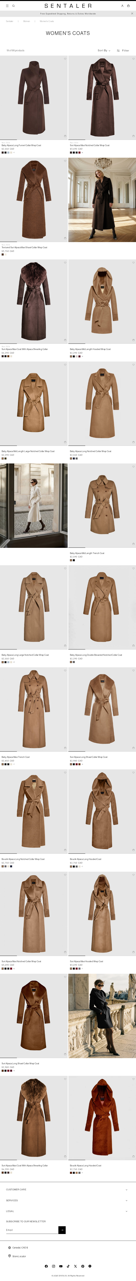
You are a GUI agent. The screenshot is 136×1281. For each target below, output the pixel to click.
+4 (82, 356)
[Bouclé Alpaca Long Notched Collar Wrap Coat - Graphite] (5, 866)
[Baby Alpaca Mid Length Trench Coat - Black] (74, 560)
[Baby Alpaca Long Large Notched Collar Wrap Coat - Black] (5, 662)
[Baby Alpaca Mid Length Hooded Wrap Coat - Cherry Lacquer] (79, 356)
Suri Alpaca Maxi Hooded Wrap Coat (86, 961)
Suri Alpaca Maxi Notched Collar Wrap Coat (89, 145)
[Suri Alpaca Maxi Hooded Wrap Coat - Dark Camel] (71, 969)
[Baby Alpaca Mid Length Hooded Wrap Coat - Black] (74, 356)
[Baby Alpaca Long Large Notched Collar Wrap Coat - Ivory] (11, 662)
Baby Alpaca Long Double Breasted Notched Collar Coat (96, 655)
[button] (7, 5)
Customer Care (16, 1189)
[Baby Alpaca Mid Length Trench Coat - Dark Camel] (71, 560)
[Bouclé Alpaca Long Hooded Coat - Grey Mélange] (77, 867)
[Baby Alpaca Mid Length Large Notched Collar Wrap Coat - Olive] (5, 458)
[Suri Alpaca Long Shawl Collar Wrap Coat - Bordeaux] (77, 764)
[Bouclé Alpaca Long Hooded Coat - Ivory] (79, 867)
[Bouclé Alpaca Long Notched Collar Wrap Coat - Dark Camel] (3, 866)
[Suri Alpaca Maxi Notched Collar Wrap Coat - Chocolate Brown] (71, 153)
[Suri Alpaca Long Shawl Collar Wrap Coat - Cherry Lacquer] (11, 1071)
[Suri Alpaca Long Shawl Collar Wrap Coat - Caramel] (79, 764)
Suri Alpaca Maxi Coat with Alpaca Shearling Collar (25, 349)
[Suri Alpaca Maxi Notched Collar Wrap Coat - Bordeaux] (79, 153)
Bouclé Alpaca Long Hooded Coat (85, 859)
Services (12, 1200)
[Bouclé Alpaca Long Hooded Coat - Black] (74, 867)
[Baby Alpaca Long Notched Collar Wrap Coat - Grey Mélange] (77, 458)
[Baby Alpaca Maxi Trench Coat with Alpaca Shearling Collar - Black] (8, 764)
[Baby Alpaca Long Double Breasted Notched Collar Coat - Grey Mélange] (74, 662)
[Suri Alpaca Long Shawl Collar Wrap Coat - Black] (74, 764)
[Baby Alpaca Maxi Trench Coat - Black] (5, 764)
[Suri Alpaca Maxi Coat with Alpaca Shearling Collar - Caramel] (8, 356)
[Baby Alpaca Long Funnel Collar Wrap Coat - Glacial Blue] (8, 153)
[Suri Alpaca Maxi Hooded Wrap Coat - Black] (74, 969)
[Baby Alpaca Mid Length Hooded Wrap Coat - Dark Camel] (71, 356)
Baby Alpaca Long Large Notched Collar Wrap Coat (25, 655)
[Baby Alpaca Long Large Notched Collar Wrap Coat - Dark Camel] (3, 662)
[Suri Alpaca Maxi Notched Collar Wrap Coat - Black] (74, 153)
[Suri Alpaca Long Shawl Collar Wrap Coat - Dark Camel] (71, 764)
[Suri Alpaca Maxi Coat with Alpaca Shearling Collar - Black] (5, 356)
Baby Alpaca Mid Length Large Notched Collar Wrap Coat (28, 451)
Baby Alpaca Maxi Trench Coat (16, 757)
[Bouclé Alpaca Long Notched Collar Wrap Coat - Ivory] (8, 866)
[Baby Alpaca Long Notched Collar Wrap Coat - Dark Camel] (71, 458)
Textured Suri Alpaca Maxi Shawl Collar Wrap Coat (24, 247)
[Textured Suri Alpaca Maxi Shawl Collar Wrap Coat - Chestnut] (3, 254)
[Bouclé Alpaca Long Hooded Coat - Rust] (71, 1173)
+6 (82, 153)
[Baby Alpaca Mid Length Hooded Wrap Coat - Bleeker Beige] (77, 356)
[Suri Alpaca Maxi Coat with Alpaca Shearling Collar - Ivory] (11, 356)
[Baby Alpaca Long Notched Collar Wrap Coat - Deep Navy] (74, 458)
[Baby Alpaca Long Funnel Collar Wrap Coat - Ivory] (11, 153)
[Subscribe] (62, 1230)
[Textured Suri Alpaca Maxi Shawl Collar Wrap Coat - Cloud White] (5, 254)
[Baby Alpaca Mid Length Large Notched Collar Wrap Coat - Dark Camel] (3, 458)
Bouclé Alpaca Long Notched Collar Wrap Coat (23, 859)
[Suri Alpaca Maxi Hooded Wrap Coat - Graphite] (79, 969)
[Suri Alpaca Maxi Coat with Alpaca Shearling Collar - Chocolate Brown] (3, 356)
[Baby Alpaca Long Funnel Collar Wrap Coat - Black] (5, 153)
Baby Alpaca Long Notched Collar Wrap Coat (90, 451)
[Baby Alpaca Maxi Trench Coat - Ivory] (11, 764)
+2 (14, 662)
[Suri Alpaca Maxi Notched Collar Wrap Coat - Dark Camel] (3, 969)
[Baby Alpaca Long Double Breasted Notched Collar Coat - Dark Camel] (71, 662)
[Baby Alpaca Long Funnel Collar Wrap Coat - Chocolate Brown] (3, 153)
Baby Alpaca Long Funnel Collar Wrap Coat (21, 145)
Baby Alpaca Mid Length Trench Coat (87, 553)
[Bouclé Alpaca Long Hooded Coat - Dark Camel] (71, 867)
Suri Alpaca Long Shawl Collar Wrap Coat (89, 757)
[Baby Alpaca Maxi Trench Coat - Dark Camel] (3, 764)
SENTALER (63, 1276)
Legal (10, 1211)
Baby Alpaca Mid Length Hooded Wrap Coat (90, 349)
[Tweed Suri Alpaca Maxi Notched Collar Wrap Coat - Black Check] (77, 153)
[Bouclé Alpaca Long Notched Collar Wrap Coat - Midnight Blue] (11, 866)
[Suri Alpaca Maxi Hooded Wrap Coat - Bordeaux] (77, 969)
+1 (14, 153)
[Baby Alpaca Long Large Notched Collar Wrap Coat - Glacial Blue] (8, 662)
